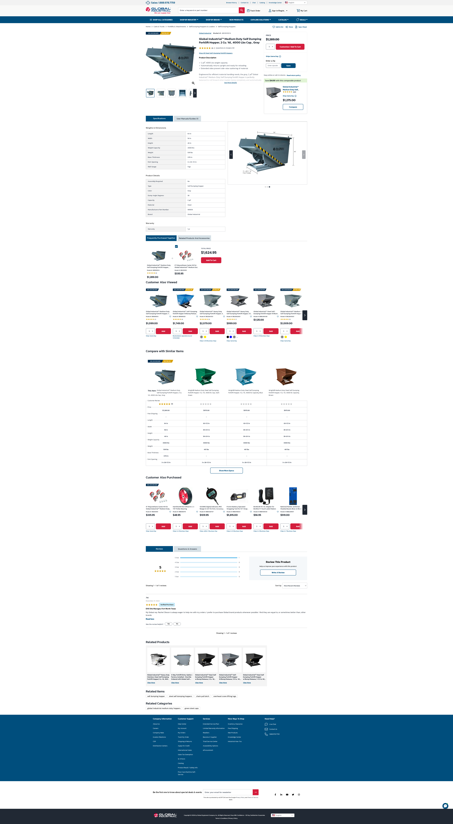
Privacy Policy (240, 797)
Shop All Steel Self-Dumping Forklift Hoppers (216, 53)
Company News (158, 732)
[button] (295, 2)
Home (148, 26)
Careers (155, 728)
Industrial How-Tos (235, 741)
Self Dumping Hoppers (226, 26)
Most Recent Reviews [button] (292, 585)
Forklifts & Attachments (177, 26)
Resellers (206, 732)
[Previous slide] (231, 154)
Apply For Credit (184, 746)
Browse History (231, 3)
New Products (233, 732)
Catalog (262, 3)
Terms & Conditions (221, 818)
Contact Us (244, 3)
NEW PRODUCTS (236, 19)
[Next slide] (304, 154)
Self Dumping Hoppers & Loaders (202, 26)
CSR (154, 741)
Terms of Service (253, 797)
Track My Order (183, 737)
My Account (182, 728)
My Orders (181, 732)
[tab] (159, 118)
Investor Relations (159, 737)
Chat (254, 3)
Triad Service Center (210, 741)
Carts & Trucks (159, 26)
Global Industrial (205, 33)
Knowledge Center (275, 3)
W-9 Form (181, 759)
